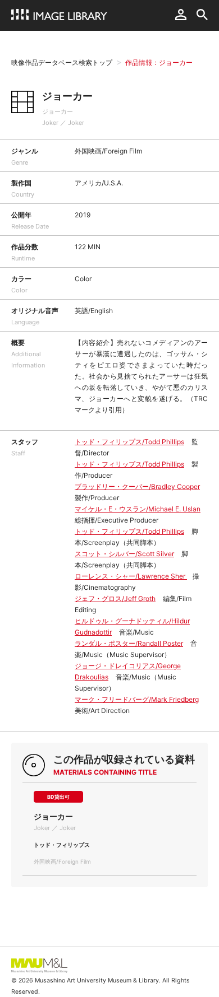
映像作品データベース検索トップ (61, 62)
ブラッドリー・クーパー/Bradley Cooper (137, 486)
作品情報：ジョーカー (159, 62)
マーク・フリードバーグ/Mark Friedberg (137, 699)
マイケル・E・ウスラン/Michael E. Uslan (137, 509)
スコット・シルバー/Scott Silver (124, 553)
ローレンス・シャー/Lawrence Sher (131, 576)
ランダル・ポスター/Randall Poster (129, 643)
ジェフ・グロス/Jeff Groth (115, 598)
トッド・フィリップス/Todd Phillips (129, 441)
